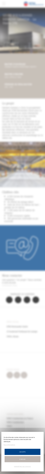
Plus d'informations (9, 445)
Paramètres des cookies (22, 466)
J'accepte (22, 452)
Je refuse (22, 459)
